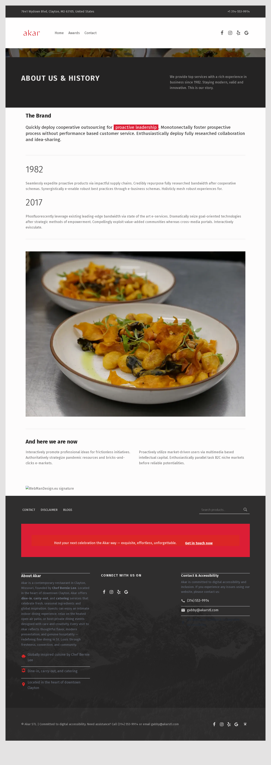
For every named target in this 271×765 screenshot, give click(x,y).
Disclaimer (49, 510)
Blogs (67, 510)
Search (245, 510)
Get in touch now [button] (199, 543)
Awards (74, 33)
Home (59, 33)
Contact (90, 33)
